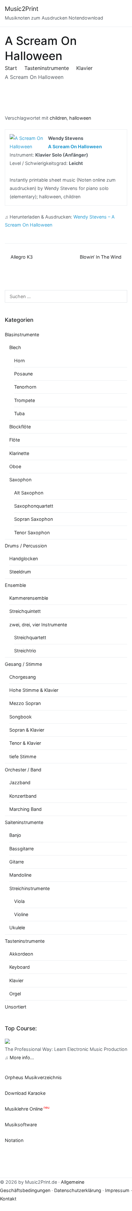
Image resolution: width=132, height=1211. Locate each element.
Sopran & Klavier (26, 730)
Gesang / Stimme (23, 664)
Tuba (19, 413)
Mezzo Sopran (25, 703)
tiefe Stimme (22, 756)
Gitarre (16, 861)
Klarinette (19, 453)
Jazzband (19, 782)
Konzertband (23, 796)
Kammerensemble (28, 598)
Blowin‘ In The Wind (100, 257)
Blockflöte (20, 426)
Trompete (24, 400)
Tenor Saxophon (32, 532)
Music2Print (21, 9)
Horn (19, 360)
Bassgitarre (21, 848)
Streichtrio (25, 650)
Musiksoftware (21, 1124)
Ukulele (17, 927)
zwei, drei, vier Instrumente (38, 624)
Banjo (15, 835)
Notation (14, 1140)
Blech (15, 347)
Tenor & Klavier (25, 743)
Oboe (15, 466)
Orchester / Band (23, 769)
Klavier (16, 980)
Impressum (117, 1190)
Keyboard (19, 967)
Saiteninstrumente (24, 822)
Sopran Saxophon (33, 519)
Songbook (20, 716)
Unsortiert (15, 1006)
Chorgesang (22, 677)
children (58, 118)
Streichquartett (30, 637)
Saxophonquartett (33, 506)
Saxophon (20, 479)
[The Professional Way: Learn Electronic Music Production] (7, 1041)
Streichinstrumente (29, 888)
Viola (19, 901)
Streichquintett (25, 611)
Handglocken (23, 558)
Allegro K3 (22, 257)
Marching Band (25, 809)
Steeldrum (20, 571)
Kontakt (8, 1198)
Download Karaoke (25, 1093)
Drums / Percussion (26, 545)
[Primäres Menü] (120, 13)
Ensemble (15, 585)
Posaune (23, 373)
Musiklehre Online (24, 1109)
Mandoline (20, 875)
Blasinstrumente (22, 334)
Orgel (15, 993)
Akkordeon (21, 954)
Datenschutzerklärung (77, 1190)
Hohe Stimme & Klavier (33, 690)
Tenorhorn (25, 387)
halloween (80, 118)
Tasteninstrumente (25, 941)
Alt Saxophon (28, 492)
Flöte (14, 439)
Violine (21, 914)
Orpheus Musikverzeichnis (33, 1077)
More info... (22, 1057)
